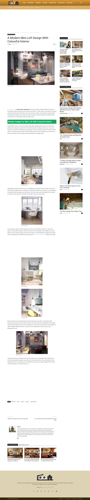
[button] (81, 3)
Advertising (26, 7)
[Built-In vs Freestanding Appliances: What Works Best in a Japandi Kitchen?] (65, 59)
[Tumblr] (48, 491)
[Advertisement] (45, 20)
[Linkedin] (18, 438)
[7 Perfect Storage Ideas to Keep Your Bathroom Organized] (71, 150)
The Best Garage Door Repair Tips (71, 211)
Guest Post (9, 7)
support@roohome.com (47, 487)
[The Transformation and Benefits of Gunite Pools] (71, 125)
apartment (13, 401)
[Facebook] (8, 47)
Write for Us (80, 498)
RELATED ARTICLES (12, 444)
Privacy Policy (73, 498)
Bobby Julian (62, 164)
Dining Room (52, 2)
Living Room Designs (15, 32)
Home (24, 2)
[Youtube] (56, 491)
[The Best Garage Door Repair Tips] (71, 201)
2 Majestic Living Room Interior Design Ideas (17, 418)
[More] (21, 47)
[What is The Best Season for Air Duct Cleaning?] (71, 176)
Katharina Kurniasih (63, 113)
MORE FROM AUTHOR (24, 444)
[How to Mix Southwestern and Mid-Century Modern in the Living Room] (32, 453)
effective (27, 401)
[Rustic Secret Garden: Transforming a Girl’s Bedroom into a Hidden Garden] (77, 59)
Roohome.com (11, 109)
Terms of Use (67, 498)
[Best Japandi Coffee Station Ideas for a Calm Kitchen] (77, 44)
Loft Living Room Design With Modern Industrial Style (45, 419)
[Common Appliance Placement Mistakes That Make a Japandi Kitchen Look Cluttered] (65, 73)
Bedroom (38, 2)
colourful (22, 401)
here (27, 363)
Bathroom (69, 2)
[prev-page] (8, 463)
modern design (33, 401)
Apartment (31, 2)
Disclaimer (61, 498)
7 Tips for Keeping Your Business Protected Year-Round (77, 79)
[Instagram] (37, 491)
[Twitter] (12, 47)
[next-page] (10, 463)
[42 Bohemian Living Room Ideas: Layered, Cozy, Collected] (15, 453)
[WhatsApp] (18, 47)
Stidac (10, 44)
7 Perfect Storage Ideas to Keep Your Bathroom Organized (70, 161)
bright (18, 401)
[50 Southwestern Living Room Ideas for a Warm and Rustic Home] (48, 453)
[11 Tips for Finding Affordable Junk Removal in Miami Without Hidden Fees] (65, 44)
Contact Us (37, 7)
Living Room (61, 2)
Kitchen (45, 2)
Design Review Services (18, 7)
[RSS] (45, 491)
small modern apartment (39, 234)
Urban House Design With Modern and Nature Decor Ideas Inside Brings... (70, 109)
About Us (32, 7)
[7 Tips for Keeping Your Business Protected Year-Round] (77, 73)
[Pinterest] (15, 47)
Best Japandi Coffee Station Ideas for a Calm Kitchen (77, 50)
